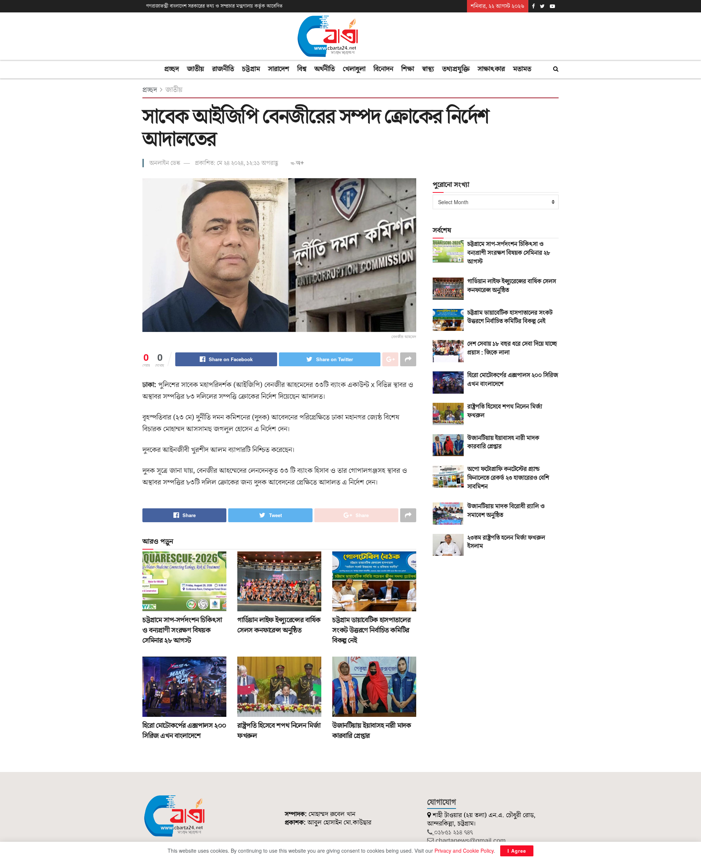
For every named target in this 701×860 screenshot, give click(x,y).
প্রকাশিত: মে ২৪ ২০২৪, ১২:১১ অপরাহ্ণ (236, 163)
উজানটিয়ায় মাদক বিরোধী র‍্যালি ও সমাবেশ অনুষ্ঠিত (506, 511)
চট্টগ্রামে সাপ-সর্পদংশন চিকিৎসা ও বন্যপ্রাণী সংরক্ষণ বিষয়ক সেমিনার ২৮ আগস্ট (182, 630)
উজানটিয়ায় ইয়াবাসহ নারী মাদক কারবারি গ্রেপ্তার (503, 442)
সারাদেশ (278, 69)
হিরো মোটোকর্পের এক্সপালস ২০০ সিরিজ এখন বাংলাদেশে (184, 731)
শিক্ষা (407, 69)
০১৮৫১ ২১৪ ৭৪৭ (453, 832)
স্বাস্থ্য (428, 69)
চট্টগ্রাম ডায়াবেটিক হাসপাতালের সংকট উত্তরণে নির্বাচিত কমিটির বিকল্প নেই (371, 630)
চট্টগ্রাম (251, 69)
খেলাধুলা (354, 69)
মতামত (522, 69)
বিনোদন (383, 69)
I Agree (516, 850)
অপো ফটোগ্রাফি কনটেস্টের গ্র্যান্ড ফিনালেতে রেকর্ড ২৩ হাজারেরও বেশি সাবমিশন (508, 478)
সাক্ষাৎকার (491, 69)
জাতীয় (195, 69)
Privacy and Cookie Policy (464, 850)
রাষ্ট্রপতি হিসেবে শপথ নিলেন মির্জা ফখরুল (504, 411)
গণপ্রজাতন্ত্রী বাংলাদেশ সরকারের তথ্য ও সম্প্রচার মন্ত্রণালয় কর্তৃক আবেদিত (214, 6)
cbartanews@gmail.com (471, 840)
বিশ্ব (301, 69)
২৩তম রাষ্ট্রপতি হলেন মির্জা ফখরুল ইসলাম (506, 542)
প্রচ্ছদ (171, 69)
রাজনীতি (223, 69)
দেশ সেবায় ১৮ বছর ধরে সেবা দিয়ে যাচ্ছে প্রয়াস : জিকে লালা (512, 348)
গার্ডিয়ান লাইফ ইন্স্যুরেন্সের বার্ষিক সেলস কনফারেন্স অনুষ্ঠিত (279, 625)
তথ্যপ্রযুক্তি (456, 69)
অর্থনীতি (324, 69)
